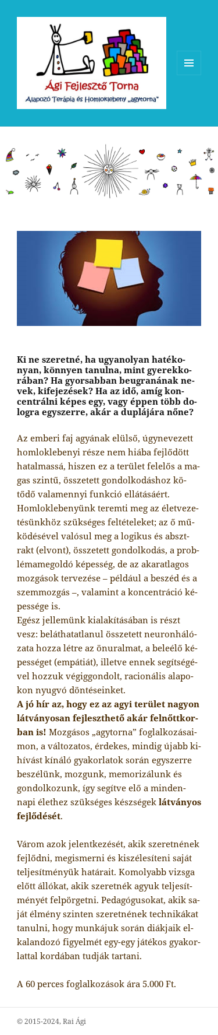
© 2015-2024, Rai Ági (51, 1021)
